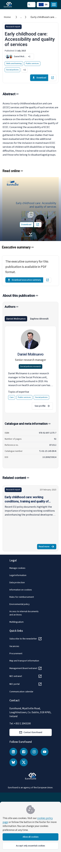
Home (7, 17)
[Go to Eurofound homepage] (12, 4)
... (21, 17)
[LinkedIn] (13, 752)
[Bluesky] (13, 762)
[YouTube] (44, 752)
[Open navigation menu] (54, 4)
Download (41, 77)
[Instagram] (34, 752)
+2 (24, 69)
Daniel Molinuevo (16, 319)
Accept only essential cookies (30, 845)
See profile (40, 406)
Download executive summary (26, 280)
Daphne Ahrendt (39, 319)
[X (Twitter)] (24, 762)
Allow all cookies (31, 837)
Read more (47, 547)
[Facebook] (24, 752)
